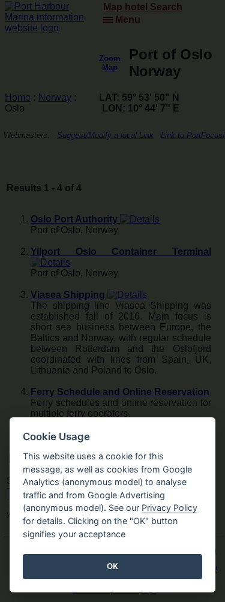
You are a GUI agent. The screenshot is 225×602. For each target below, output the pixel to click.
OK (112, 566)
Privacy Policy (169, 507)
